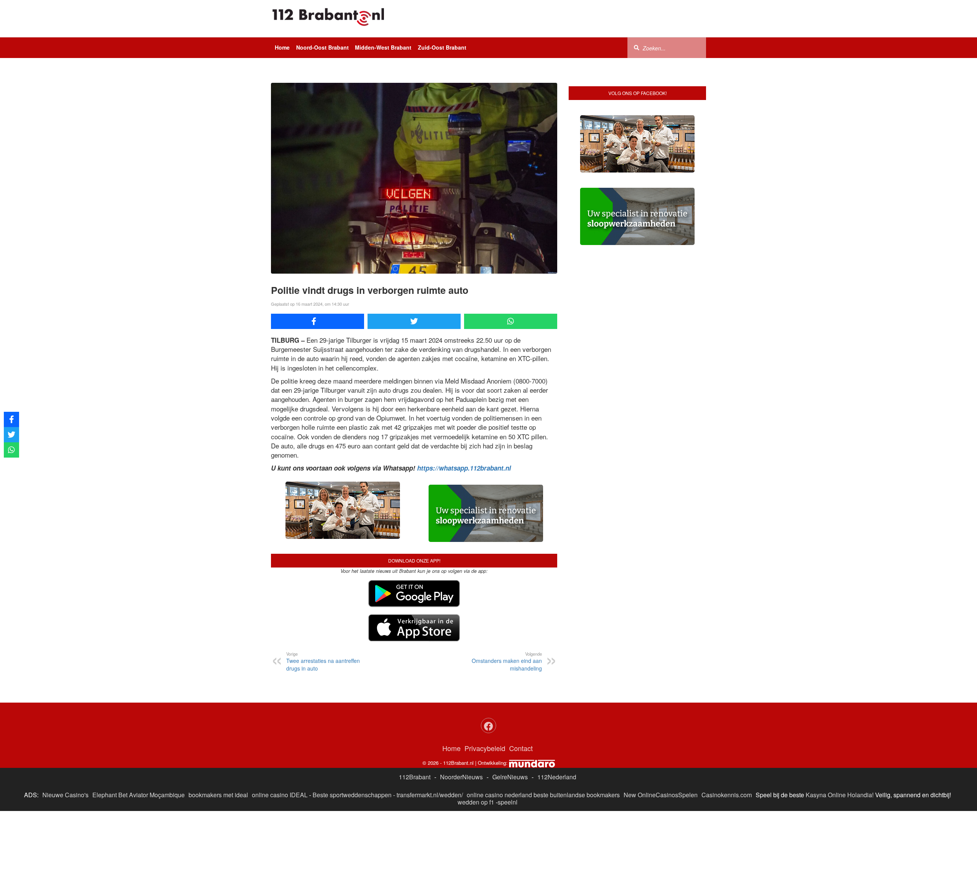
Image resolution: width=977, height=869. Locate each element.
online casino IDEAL (280, 794)
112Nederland (556, 776)
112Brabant (414, 776)
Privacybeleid (484, 748)
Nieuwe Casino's (65, 794)
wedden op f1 (476, 802)
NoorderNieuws (461, 776)
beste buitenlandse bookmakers (577, 794)
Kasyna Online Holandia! (840, 794)
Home (282, 47)
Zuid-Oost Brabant (442, 47)
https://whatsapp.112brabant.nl (464, 467)
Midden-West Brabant (383, 47)
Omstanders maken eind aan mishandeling (507, 661)
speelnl (508, 802)
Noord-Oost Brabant (322, 47)
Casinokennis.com (726, 794)
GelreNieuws (510, 776)
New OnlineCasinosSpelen (661, 794)
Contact (521, 748)
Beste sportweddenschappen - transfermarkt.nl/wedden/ (388, 794)
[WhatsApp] (510, 321)
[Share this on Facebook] (317, 321)
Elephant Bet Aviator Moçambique (138, 794)
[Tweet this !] (414, 321)
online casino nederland (499, 794)
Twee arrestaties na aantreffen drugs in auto (323, 661)
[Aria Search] (636, 47)
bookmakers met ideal (218, 794)
